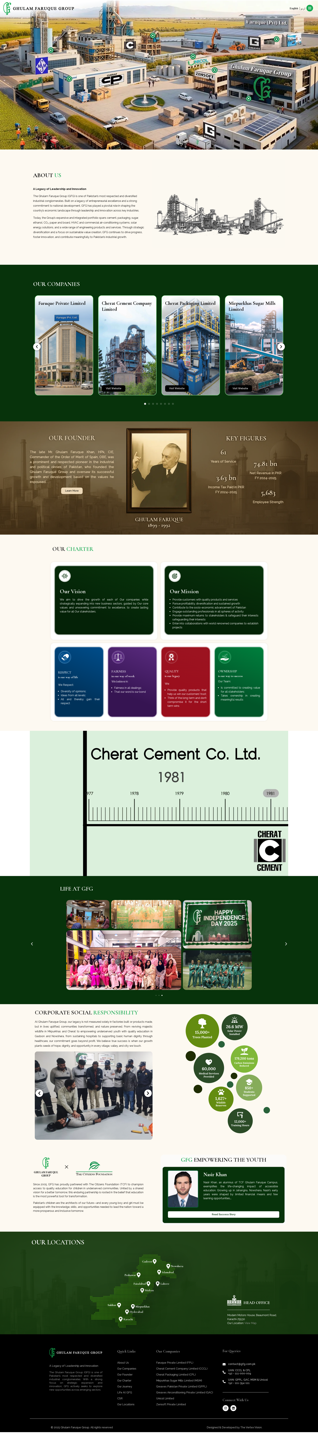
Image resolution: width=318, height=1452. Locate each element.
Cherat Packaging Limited (190, 303)
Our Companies (126, 1368)
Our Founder (124, 1374)
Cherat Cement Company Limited (127, 306)
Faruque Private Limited (62, 303)
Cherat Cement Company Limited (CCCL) (182, 1368)
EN (299, 8)
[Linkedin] (233, 1408)
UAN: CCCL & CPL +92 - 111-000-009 (239, 1372)
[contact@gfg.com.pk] (224, 1364)
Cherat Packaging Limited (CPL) (176, 1374)
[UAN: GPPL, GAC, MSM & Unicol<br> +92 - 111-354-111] (224, 1381)
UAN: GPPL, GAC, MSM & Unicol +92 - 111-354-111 (248, 1381)
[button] (37, 346)
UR (302, 8)
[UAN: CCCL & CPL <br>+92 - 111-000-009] (224, 1372)
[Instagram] (226, 1408)
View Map (250, 1323)
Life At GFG (124, 1392)
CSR (120, 1398)
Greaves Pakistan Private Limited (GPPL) (181, 1386)
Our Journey (124, 1386)
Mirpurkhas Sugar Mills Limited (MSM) (179, 1380)
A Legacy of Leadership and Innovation (73, 1365)
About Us (123, 1362)
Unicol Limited (165, 1398)
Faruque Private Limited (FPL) (174, 1362)
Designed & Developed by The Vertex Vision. (234, 1427)
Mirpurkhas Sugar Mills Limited (252, 306)
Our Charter (124, 1380)
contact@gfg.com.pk (241, 1364)
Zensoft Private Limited (171, 1404)
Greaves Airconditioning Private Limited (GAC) (184, 1392)
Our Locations (125, 1404)
